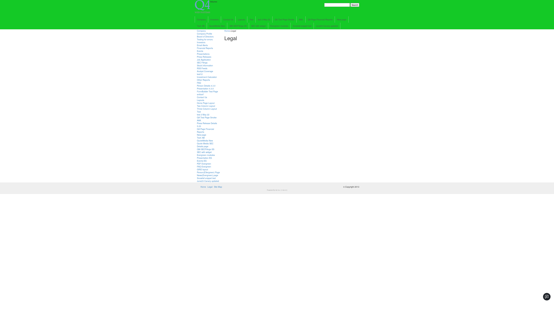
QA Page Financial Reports (320, 19)
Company (201, 19)
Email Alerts (202, 45)
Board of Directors (205, 36)
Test (251, 19)
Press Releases (204, 56)
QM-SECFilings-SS (238, 25)
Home (227, 30)
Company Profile (204, 33)
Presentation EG (204, 157)
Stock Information (205, 65)
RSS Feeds (202, 68)
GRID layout (202, 169)
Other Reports (203, 79)
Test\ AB (201, 25)
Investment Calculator (207, 77)
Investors (214, 19)
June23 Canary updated (327, 25)
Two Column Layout (206, 105)
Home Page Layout (206, 103)
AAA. (301, 19)
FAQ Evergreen (204, 166)
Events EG (202, 160)
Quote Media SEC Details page (205, 145)
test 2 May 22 (264, 19)
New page (341, 19)
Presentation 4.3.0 (205, 88)
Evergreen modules (279, 25)
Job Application (204, 59)
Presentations (203, 53)
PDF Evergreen (204, 163)
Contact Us (228, 19)
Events (200, 51)
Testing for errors (205, 39)
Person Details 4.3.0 (206, 85)
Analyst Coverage (205, 71)
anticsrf (200, 94)
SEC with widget (258, 25)
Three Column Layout (207, 108)
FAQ (199, 82)
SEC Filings (202, 62)
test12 (200, 74)
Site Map (218, 186)
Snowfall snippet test (302, 25)
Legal (210, 186)
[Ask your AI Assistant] (547, 296)
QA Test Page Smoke (284, 19)
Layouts (241, 19)
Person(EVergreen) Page (208, 172)
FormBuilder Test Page (207, 91)
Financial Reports (205, 48)
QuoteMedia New (217, 25)
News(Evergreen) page (207, 175)
